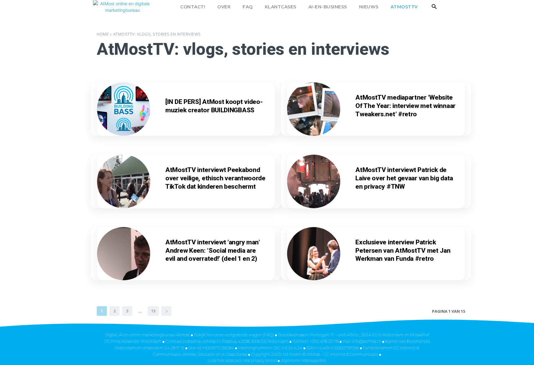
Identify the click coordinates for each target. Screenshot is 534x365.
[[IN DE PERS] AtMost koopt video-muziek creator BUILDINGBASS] (123, 109)
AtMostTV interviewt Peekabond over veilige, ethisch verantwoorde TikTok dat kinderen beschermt (215, 178)
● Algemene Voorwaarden (302, 360)
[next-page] (166, 311)
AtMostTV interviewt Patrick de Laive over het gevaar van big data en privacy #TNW (404, 178)
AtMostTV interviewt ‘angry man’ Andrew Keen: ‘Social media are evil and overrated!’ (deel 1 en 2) (212, 250)
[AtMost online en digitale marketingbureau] (138, 6)
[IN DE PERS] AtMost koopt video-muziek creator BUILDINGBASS (214, 106)
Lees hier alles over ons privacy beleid (243, 360)
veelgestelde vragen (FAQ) (249, 334)
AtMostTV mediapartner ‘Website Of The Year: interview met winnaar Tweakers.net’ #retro (405, 106)
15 (153, 311)
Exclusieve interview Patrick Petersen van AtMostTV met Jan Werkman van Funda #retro (402, 250)
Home (103, 34)
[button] (434, 7)
